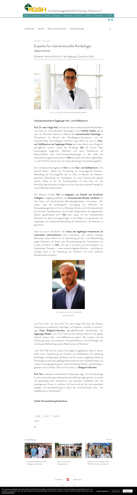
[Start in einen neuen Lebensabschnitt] (68, 450)
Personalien (55, 416)
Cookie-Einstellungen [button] (102, 491)
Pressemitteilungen (77, 29)
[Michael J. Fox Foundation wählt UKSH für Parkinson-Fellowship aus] (98, 450)
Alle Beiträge (29, 29)
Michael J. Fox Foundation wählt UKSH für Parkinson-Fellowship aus (98, 462)
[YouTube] (68, 479)
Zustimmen (127, 491)
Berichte (41, 29)
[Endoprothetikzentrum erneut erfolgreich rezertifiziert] (38, 450)
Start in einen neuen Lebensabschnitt (63, 462)
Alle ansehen (109, 439)
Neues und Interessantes (57, 29)
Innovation (46, 416)
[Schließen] (135, 491)
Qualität (37, 416)
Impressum (59, 479)
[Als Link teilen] (35, 427)
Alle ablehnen (116, 491)
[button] (110, 29)
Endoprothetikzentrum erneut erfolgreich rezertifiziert (37, 462)
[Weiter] (109, 20)
